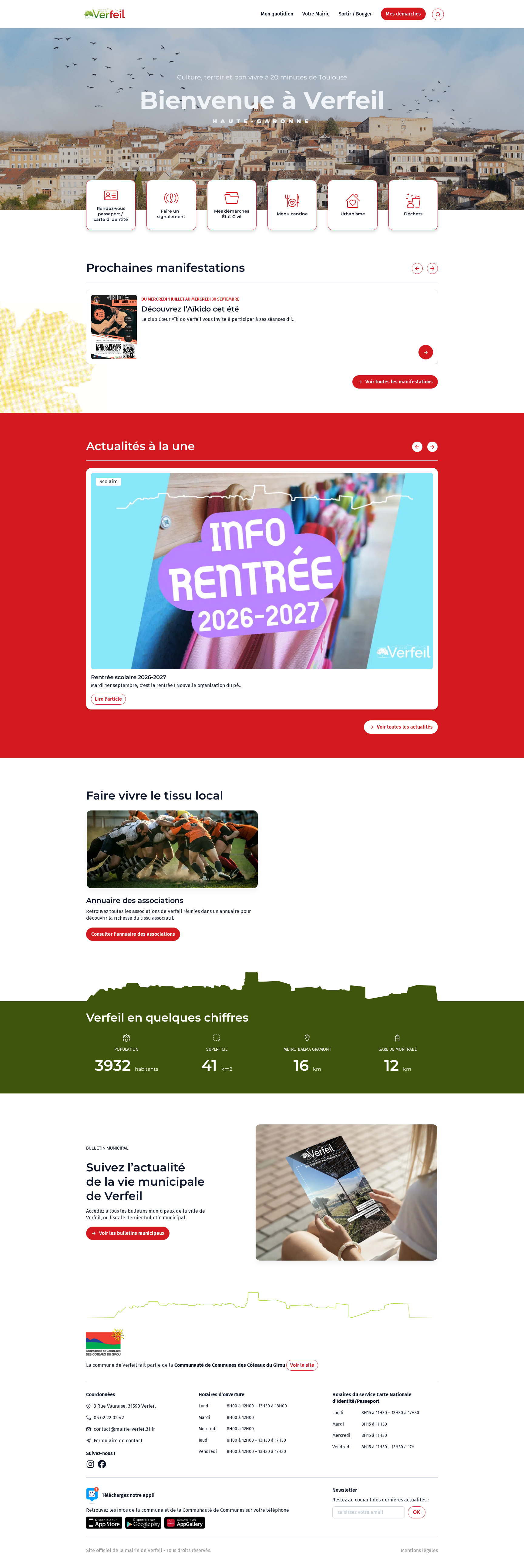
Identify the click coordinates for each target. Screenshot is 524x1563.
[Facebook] (102, 1464)
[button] (417, 268)
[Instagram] (90, 1464)
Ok (416, 1512)
